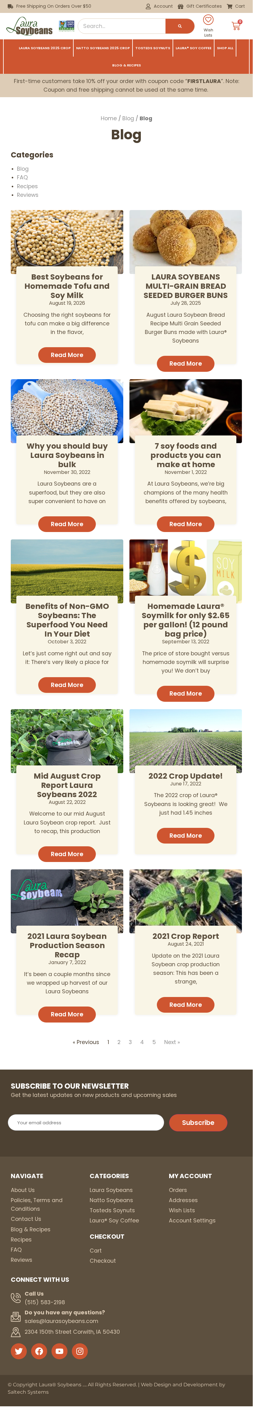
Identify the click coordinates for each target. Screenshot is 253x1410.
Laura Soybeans (111, 1190)
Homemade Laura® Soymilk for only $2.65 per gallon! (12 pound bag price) (186, 620)
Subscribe (198, 1122)
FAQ (22, 177)
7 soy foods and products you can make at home (185, 455)
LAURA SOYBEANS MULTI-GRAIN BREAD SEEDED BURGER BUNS (186, 286)
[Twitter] (19, 1351)
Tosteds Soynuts (152, 48)
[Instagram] (80, 1351)
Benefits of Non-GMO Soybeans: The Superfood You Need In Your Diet (67, 620)
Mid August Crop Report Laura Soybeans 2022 (67, 785)
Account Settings (192, 1220)
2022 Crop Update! (186, 776)
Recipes (27, 186)
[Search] (179, 26)
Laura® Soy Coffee (193, 48)
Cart (96, 1250)
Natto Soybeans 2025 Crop (103, 48)
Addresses (183, 1200)
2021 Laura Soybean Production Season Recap (67, 945)
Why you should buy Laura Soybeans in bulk (67, 455)
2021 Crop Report (186, 936)
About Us (23, 1190)
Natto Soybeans (111, 1200)
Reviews (28, 195)
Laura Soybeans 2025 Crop (45, 48)
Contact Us (26, 1219)
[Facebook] (39, 1351)
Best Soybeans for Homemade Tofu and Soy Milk (67, 286)
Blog (128, 118)
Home (109, 118)
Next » (172, 1042)
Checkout (103, 1261)
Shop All (225, 48)
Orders (178, 1190)
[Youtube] (59, 1351)
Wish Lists (208, 32)
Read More (67, 355)
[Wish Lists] (208, 19)
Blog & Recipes (126, 65)
